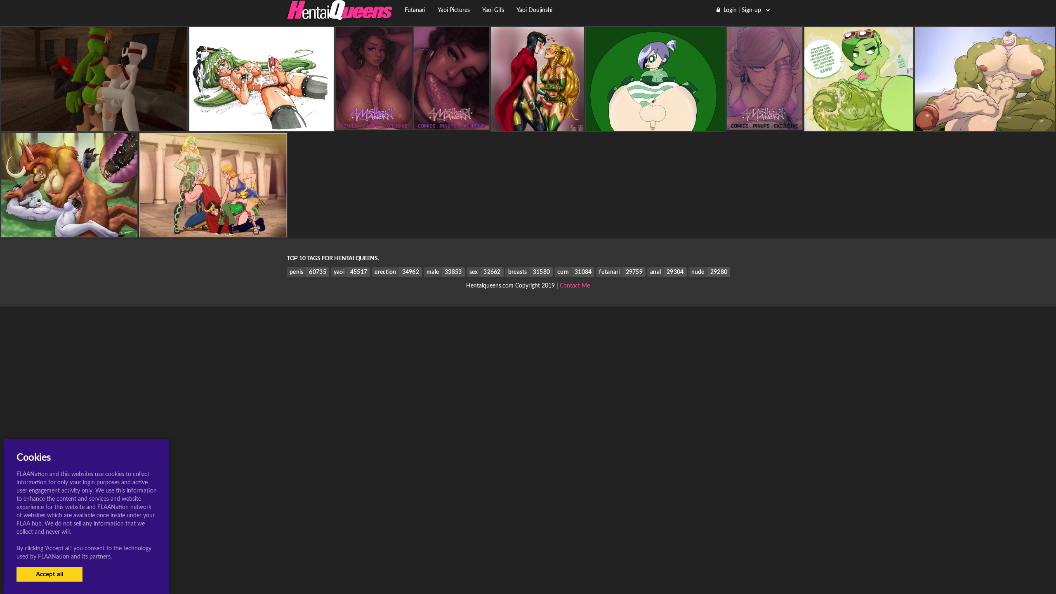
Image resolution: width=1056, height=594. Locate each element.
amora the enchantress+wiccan (537, 124)
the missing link (985, 124)
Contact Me (575, 286)
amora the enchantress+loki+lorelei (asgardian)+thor (213, 230)
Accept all (50, 574)
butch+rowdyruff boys (655, 124)
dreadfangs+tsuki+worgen (69, 230)
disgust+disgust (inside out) (859, 124)
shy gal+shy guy (94, 124)
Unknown (261, 124)
